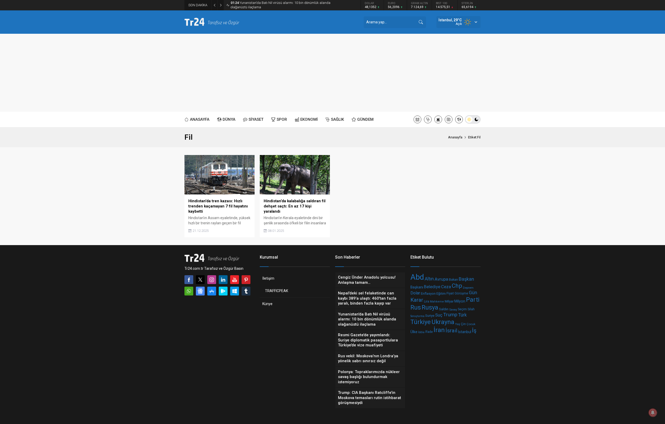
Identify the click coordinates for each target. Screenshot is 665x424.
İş (474, 330)
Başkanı (416, 287)
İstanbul (464, 332)
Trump (450, 315)
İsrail (451, 331)
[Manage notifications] (653, 412)
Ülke (413, 332)
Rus (415, 307)
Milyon (459, 301)
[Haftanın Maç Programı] (459, 119)
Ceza (446, 286)
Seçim (462, 309)
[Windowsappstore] (234, 291)
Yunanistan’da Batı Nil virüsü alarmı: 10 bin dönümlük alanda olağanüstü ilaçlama (280, 5)
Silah (471, 309)
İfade (429, 332)
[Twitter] (200, 279)
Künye (267, 304)
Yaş (457, 324)
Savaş (453, 309)
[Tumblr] (246, 291)
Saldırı (443, 309)
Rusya (430, 307)
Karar (416, 300)
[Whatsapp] (188, 291)
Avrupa (441, 279)
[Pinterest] (246, 279)
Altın (429, 278)
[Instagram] (211, 279)
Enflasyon (428, 293)
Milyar (449, 301)
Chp (457, 285)
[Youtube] (234, 279)
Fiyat (450, 293)
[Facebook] (188, 279)
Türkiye (420, 322)
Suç (438, 315)
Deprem (468, 288)
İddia (421, 332)
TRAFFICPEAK (276, 291)
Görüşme (461, 293)
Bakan (453, 280)
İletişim (268, 278)
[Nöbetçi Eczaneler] (428, 119)
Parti (473, 299)
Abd (417, 277)
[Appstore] (211, 291)
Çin (463, 324)
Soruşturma (417, 316)
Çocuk (471, 324)
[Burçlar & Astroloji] (438, 119)
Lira (426, 301)
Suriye (429, 316)
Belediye (432, 286)
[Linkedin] (223, 279)
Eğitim (441, 293)
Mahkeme (437, 301)
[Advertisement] (332, 72)
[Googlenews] (200, 291)
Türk (462, 315)
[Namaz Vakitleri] (417, 119)
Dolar (415, 293)
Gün (473, 292)
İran (439, 330)
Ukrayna (442, 322)
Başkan (466, 279)
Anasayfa (455, 137)
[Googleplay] (223, 291)
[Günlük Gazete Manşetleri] (449, 119)
